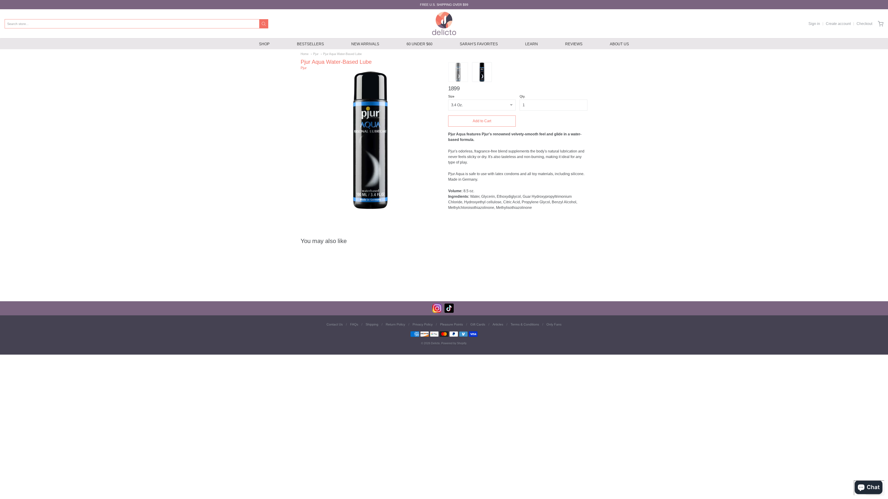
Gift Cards (477, 324)
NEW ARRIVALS (365, 44)
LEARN (531, 44)
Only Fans (553, 324)
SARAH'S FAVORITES (479, 44)
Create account (838, 24)
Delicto (435, 343)
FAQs (354, 324)
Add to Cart (482, 121)
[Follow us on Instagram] (437, 311)
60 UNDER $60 (419, 44)
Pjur (315, 54)
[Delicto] (444, 24)
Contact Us (335, 324)
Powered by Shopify (453, 343)
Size (451, 96)
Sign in (814, 24)
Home (304, 54)
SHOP (264, 44)
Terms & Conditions (525, 324)
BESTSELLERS (310, 44)
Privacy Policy (423, 324)
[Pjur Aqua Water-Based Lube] (458, 72)
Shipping (372, 324)
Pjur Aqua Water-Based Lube (342, 54)
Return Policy (395, 324)
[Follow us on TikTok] (449, 311)
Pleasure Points (451, 324)
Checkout (864, 24)
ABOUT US (619, 44)
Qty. (522, 96)
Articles (498, 324)
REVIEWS (574, 44)
